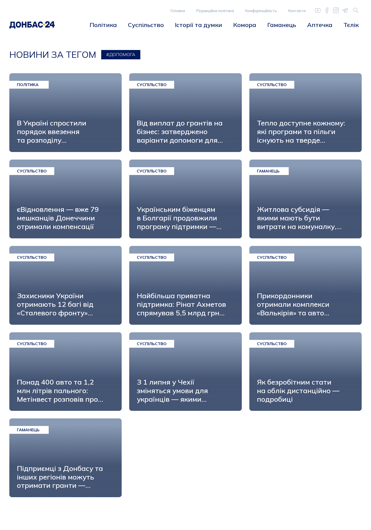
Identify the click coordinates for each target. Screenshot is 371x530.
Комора (244, 25)
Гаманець (281, 25)
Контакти (297, 11)
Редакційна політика (215, 11)
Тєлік (351, 25)
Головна (177, 11)
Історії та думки (198, 25)
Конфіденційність (261, 11)
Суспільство (146, 25)
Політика (103, 25)
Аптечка (319, 25)
